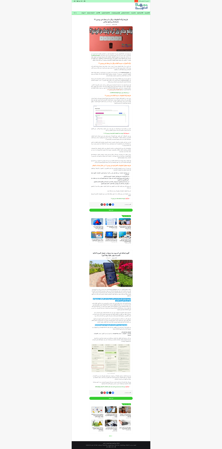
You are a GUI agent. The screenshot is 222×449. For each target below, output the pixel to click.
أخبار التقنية (139, 13)
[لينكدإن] (107, 204)
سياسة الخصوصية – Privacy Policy (108, 445)
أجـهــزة (133, 13)
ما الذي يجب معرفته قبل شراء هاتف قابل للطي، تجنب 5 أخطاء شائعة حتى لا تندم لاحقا (125, 227)
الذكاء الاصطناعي (125, 13)
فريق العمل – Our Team (98, 445)
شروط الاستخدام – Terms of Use (120, 445)
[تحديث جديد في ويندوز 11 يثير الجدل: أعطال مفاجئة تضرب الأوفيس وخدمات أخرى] (97, 221)
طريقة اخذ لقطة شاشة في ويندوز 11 (118, 198)
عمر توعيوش (114, 24)
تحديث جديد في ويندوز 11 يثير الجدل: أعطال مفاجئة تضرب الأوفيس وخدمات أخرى (98, 227)
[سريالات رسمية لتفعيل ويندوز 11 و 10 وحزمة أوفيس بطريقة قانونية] (97, 235)
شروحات (83, 13)
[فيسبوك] (113, 204)
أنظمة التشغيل (105, 13)
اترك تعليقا (111, 210)
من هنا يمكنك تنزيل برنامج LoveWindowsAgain (119, 92)
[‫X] (110, 204)
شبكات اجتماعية (90, 13)
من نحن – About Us (129, 445)
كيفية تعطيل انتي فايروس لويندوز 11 (115, 89)
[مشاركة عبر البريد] (102, 204)
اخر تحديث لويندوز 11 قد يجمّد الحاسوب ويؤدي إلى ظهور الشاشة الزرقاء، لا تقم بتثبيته (125, 240)
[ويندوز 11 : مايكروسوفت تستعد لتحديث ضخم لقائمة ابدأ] (111, 221)
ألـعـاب (97, 13)
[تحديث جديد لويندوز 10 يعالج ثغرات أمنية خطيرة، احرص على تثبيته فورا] (111, 235)
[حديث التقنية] (141, 7)
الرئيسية (146, 13)
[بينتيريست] (104, 204)
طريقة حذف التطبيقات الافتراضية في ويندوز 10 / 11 (113, 133)
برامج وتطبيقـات (115, 13)
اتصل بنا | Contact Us (89, 445)
